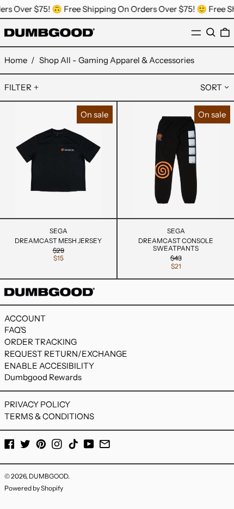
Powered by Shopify (33, 488)
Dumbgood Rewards (43, 377)
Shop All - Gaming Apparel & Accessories (116, 60)
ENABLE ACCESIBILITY (49, 366)
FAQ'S (15, 330)
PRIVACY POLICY (37, 404)
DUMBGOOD (48, 476)
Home (15, 60)
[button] (211, 32)
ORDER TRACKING (40, 342)
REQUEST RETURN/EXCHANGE (65, 354)
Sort (211, 87)
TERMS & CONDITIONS (49, 416)
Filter (18, 87)
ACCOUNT (25, 318)
